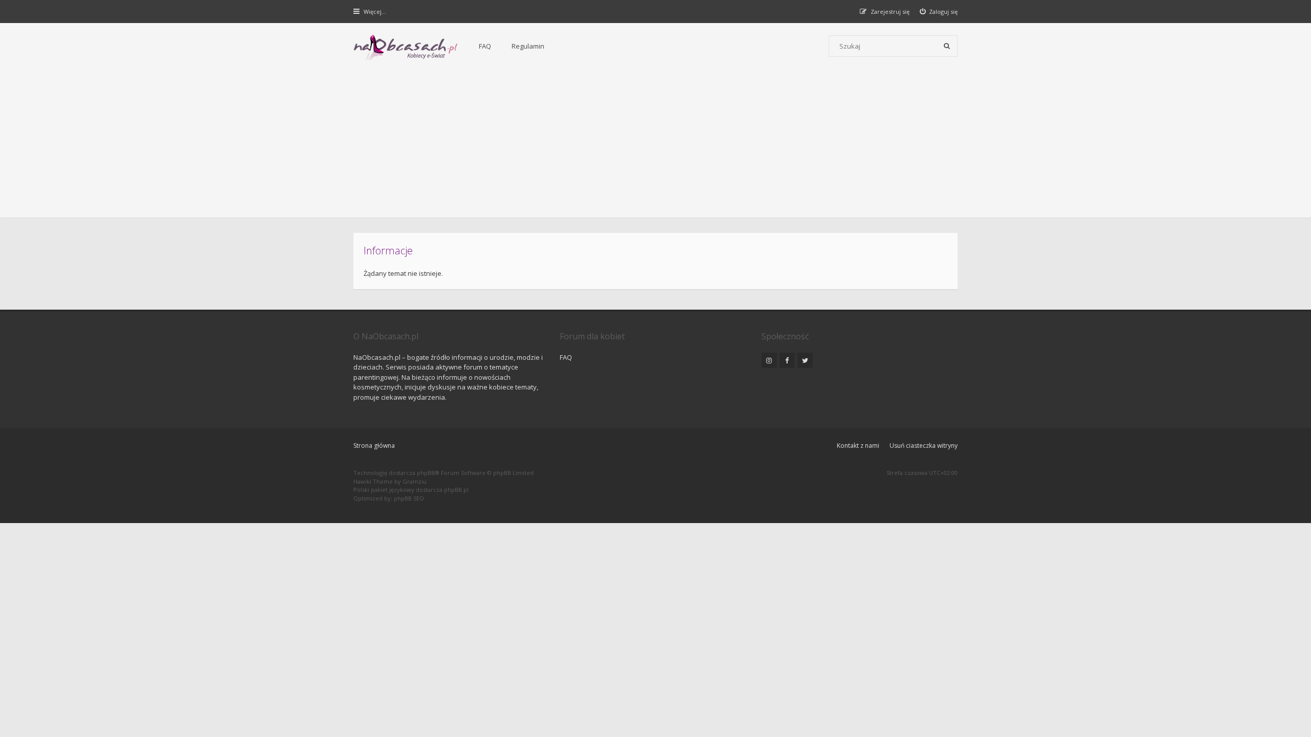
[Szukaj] (947, 46)
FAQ (485, 46)
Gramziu (415, 481)
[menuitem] (939, 11)
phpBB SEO (409, 498)
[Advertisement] (655, 146)
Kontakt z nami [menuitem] (858, 445)
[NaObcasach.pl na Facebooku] (787, 360)
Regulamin (528, 46)
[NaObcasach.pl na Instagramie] (769, 360)
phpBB (426, 472)
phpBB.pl (456, 489)
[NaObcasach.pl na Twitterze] (805, 360)
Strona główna (374, 445)
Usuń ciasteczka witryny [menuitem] (924, 445)
